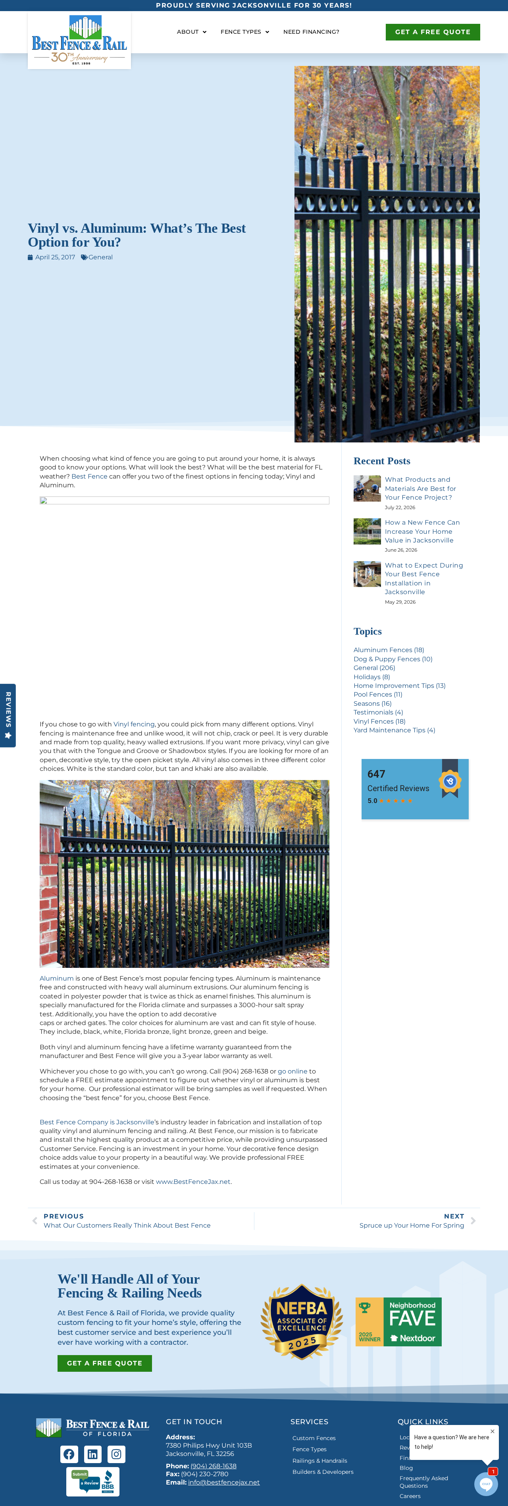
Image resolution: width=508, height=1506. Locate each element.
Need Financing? (311, 31)
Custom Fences (314, 1438)
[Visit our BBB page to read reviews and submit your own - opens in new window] (93, 1482)
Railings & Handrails (319, 1460)
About (188, 31)
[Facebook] (69, 1455)
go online (293, 1071)
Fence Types (241, 31)
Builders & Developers (323, 1471)
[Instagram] (116, 1455)
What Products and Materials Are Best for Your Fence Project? (420, 488)
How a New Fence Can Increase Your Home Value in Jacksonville (422, 531)
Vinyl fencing (134, 724)
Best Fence (89, 476)
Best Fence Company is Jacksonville (97, 1122)
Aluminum (57, 978)
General (101, 257)
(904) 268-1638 (213, 1466)
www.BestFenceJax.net (193, 1181)
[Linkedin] (93, 1455)
